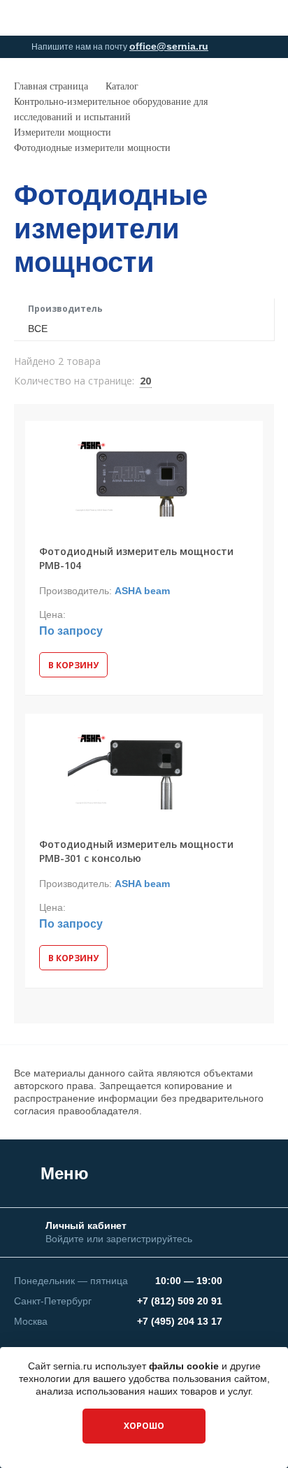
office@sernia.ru (168, 46)
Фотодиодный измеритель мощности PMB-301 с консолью (136, 851)
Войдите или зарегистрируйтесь (118, 1238)
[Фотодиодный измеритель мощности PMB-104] (144, 475)
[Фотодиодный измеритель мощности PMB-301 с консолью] (144, 768)
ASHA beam (142, 590)
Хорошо (144, 1426)
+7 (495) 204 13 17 (179, 1321)
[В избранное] (244, 438)
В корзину (73, 665)
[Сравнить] (43, 438)
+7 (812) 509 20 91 (179, 1301)
